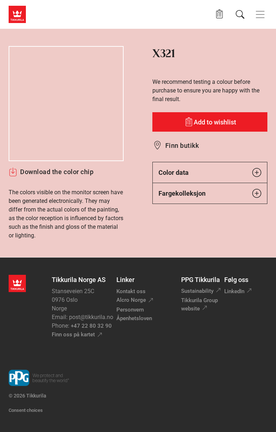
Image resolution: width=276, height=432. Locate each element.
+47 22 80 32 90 (91, 326)
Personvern (130, 309)
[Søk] (240, 14)
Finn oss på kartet (73, 334)
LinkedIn (234, 291)
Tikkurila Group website (199, 304)
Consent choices (26, 410)
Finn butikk (182, 145)
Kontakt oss (131, 291)
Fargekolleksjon (182, 193)
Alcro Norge (131, 300)
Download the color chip (56, 172)
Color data (173, 172)
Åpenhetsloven (134, 318)
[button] (219, 14)
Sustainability (197, 291)
